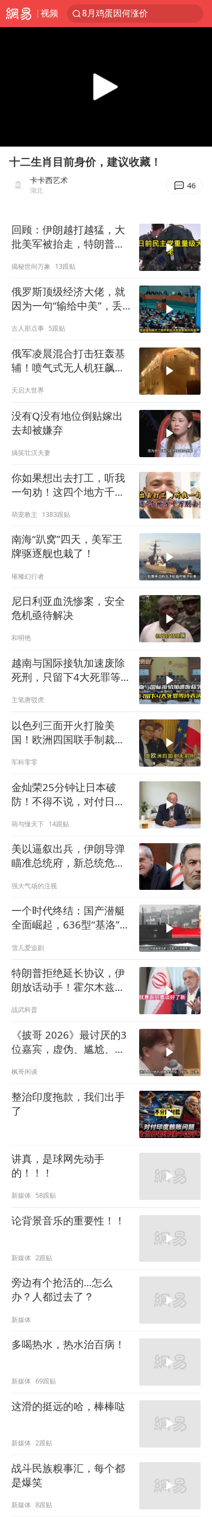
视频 (49, 13)
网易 (19, 13)
